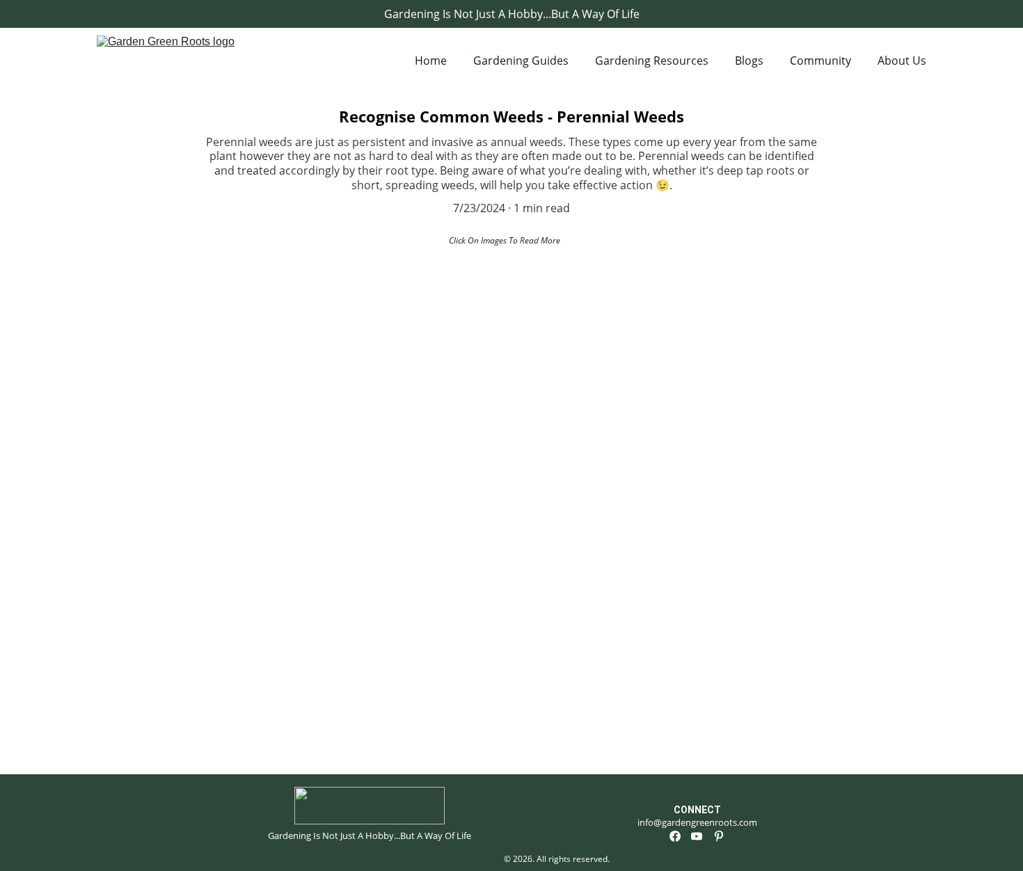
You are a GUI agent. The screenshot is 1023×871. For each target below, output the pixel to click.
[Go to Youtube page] (696, 836)
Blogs (749, 60)
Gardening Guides (521, 60)
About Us (902, 60)
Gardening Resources (651, 60)
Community (820, 60)
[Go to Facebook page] (675, 836)
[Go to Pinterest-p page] (718, 836)
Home (431, 60)
